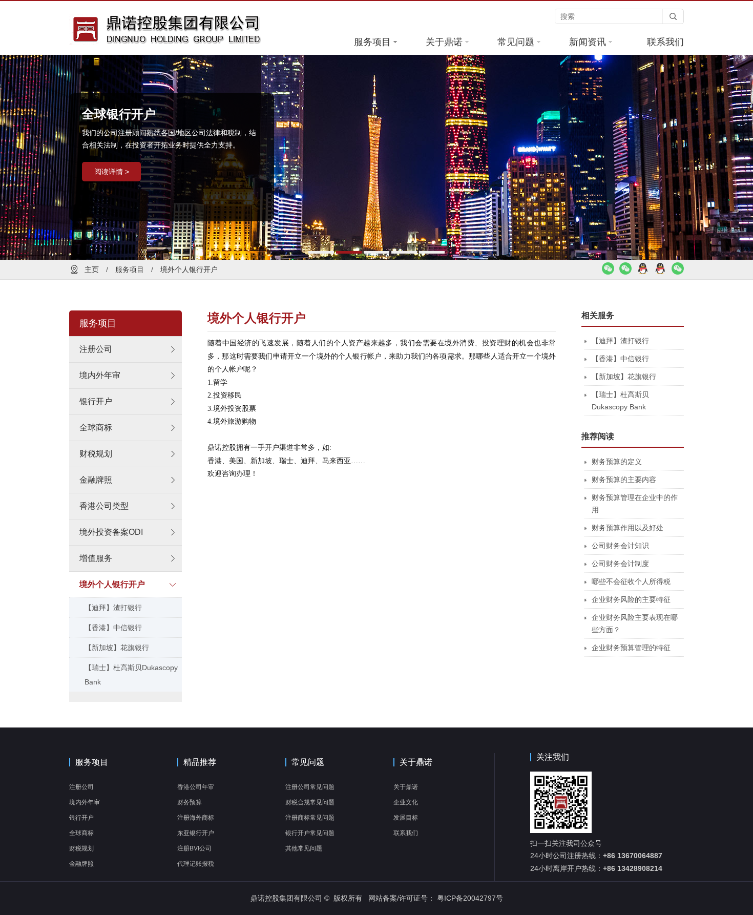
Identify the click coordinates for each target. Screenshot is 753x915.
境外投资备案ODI (111, 532)
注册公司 (95, 349)
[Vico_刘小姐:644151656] (643, 272)
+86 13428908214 (632, 868)
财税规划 (95, 453)
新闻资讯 (587, 42)
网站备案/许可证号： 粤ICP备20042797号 (435, 898)
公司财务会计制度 (620, 563)
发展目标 (405, 817)
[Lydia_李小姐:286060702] (660, 272)
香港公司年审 (195, 787)
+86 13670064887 (632, 855)
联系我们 (665, 42)
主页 (92, 269)
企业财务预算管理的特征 (631, 647)
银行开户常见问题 (309, 833)
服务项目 (372, 42)
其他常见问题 (303, 848)
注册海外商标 (195, 817)
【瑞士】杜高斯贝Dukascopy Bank (131, 674)
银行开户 (95, 401)
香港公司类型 (104, 506)
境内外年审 (99, 375)
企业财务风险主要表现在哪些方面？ (635, 623)
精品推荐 (199, 762)
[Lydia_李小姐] (625, 272)
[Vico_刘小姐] (608, 272)
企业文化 (405, 802)
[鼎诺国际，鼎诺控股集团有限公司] (187, 29)
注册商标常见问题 (309, 817)
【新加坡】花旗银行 (117, 647)
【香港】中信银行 (113, 627)
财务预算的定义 (617, 462)
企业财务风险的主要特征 (631, 599)
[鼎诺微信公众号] (678, 272)
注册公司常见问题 (309, 787)
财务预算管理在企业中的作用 (635, 503)
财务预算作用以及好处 (627, 528)
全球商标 (95, 427)
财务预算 (189, 802)
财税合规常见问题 (309, 802)
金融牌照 (95, 479)
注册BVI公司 (194, 848)
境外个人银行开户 (189, 269)
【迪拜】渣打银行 (113, 608)
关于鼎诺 (444, 42)
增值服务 (95, 558)
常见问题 (515, 42)
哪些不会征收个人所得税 (631, 581)
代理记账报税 (195, 863)
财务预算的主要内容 (624, 479)
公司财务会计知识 (620, 546)
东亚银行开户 (195, 833)
